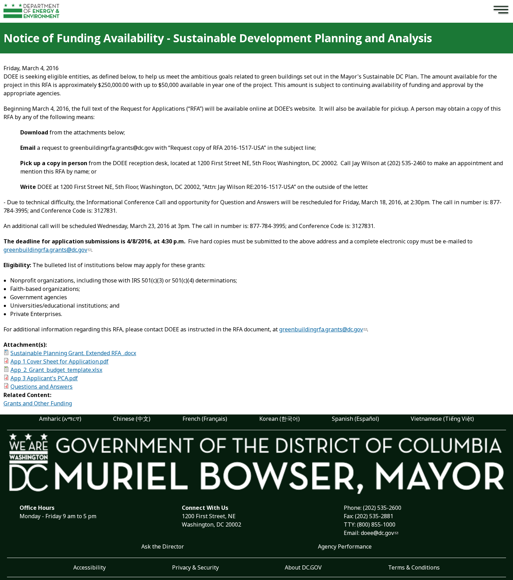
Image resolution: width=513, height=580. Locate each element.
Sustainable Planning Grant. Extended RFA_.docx (73, 353)
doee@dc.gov (377, 533)
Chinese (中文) (131, 419)
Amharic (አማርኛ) (60, 419)
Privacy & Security (195, 567)
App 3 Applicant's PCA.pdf (44, 378)
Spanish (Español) (355, 419)
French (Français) (205, 419)
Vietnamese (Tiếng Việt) (442, 419)
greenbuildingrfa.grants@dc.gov (45, 250)
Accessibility (89, 567)
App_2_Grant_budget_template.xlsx (56, 370)
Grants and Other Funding (37, 403)
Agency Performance (345, 546)
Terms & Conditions (414, 567)
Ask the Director (162, 546)
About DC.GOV (303, 567)
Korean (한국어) (279, 419)
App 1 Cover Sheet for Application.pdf (59, 361)
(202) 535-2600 (382, 508)
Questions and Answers (41, 386)
